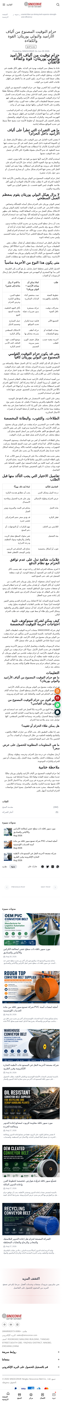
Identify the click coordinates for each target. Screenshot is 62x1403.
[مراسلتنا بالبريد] (58, 698)
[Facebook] (4, 1324)
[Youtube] (11, 1324)
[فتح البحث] (58, 4)
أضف (27, 1342)
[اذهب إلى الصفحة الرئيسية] (34, 4)
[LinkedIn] (17, 1324)
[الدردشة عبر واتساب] (58, 705)
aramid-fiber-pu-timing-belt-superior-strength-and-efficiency (39, 15)
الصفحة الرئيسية (5, 15)
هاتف (14, 1331)
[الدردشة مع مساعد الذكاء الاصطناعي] (58, 712)
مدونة (17, 14)
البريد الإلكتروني (19, 1335)
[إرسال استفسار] (58, 691)
